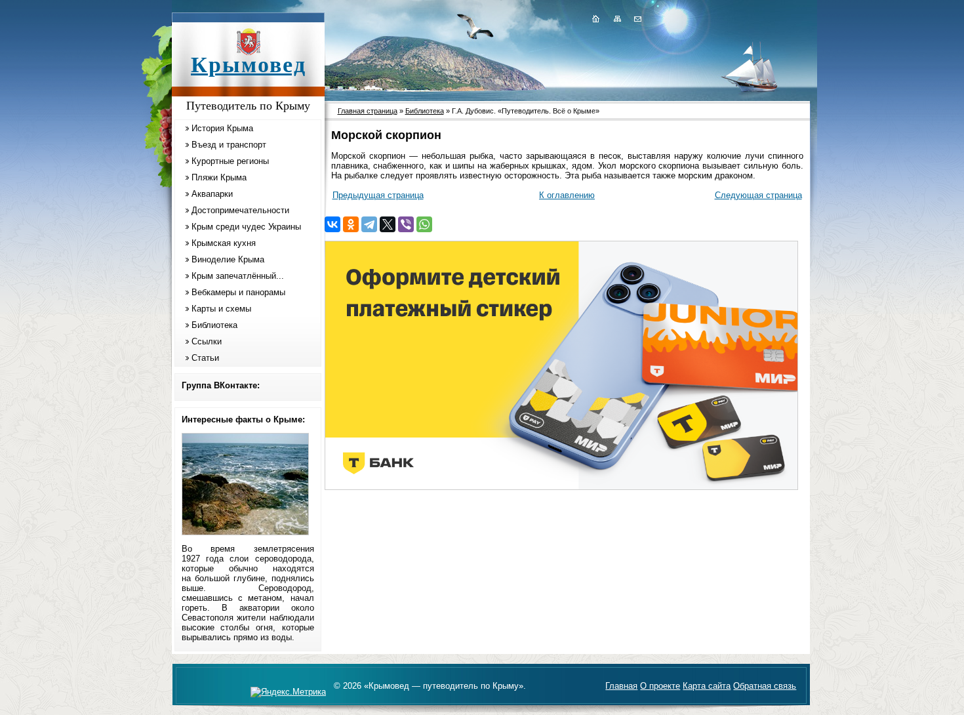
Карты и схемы (221, 309)
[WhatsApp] (424, 224)
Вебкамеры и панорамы (238, 292)
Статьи (205, 358)
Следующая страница (758, 195)
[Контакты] (637, 18)
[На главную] (595, 18)
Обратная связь (764, 686)
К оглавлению (567, 195)
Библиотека (214, 325)
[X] (387, 224)
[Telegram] (369, 224)
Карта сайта (707, 686)
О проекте (660, 686)
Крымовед (248, 64)
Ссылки (206, 341)
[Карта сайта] (617, 18)
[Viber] (406, 224)
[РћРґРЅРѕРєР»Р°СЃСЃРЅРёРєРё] (351, 224)
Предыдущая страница (378, 195)
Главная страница (367, 111)
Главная (621, 686)
